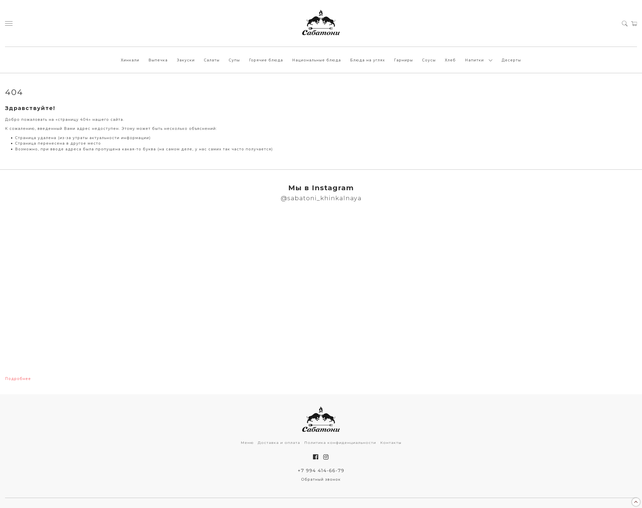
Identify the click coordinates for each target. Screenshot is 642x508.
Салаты (212, 60)
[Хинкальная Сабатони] (321, 23)
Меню (247, 442)
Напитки (474, 60)
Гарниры (403, 60)
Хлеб (450, 60)
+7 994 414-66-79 (321, 470)
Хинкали (130, 60)
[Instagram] (326, 457)
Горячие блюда (266, 60)
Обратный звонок (321, 479)
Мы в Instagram (321, 187)
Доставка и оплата (279, 442)
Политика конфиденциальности (340, 442)
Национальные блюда (316, 60)
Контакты (391, 442)
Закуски (186, 60)
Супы (234, 60)
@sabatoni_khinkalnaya (321, 198)
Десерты (511, 60)
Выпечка (158, 60)
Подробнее (18, 378)
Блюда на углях (367, 60)
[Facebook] (316, 457)
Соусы (429, 60)
